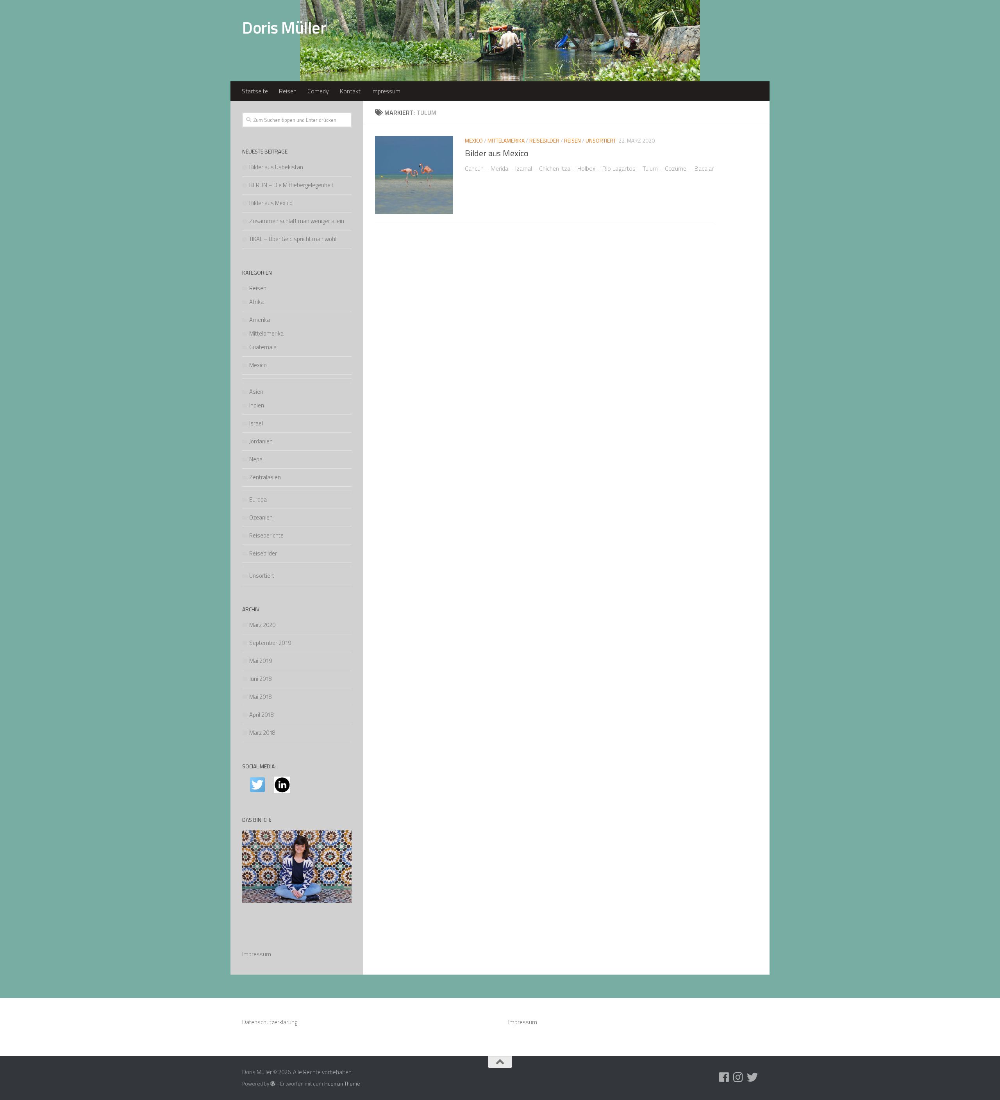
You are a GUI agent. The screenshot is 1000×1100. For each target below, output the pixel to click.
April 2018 (261, 714)
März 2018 (262, 732)
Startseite (255, 91)
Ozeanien (261, 517)
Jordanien (261, 441)
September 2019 (270, 642)
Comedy (318, 91)
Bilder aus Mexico (497, 153)
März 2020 (262, 624)
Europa (258, 499)
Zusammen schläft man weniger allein (296, 220)
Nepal (256, 459)
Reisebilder (544, 140)
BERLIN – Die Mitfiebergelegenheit (291, 184)
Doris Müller (284, 27)
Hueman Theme (342, 1084)
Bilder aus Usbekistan (276, 166)
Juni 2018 (260, 678)
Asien (256, 391)
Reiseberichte (266, 535)
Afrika (256, 301)
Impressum (385, 91)
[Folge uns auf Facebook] (724, 1077)
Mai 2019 (260, 660)
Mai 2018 (260, 696)
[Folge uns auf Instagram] (738, 1077)
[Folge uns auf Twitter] (752, 1077)
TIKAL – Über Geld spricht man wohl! (293, 238)
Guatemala (263, 347)
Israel (256, 423)
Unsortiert (601, 140)
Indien (256, 405)
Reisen (287, 91)
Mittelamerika (506, 140)
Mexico (474, 140)
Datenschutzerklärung (269, 1022)
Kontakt (350, 91)
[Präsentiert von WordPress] (272, 1083)
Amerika (259, 319)
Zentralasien (265, 477)
